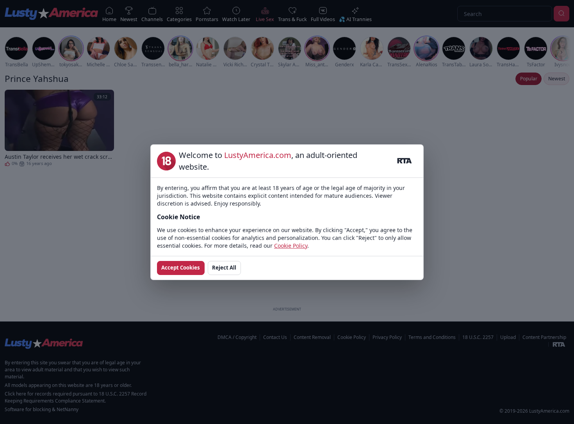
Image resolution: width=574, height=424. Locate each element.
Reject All (224, 267)
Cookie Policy (290, 245)
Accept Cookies (180, 267)
